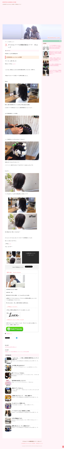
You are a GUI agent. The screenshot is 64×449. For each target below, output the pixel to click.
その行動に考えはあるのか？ (18, 365)
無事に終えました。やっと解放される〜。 (21, 425)
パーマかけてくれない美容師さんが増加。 (21, 410)
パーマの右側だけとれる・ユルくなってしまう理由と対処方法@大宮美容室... (55, 47)
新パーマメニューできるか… (18, 373)
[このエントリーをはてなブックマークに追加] (16, 338)
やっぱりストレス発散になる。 (19, 403)
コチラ (14, 63)
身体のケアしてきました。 (18, 388)
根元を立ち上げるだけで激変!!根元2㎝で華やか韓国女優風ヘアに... (55, 53)
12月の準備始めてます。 (17, 418)
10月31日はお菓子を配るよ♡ (11, 346)
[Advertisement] (32, 15)
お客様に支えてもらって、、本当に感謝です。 (22, 395)
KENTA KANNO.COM (9, 2)
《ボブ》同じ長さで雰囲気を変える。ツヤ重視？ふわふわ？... (55, 72)
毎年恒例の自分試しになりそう (19, 380)
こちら (9, 243)
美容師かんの (9, 333)
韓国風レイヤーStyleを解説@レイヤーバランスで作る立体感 (17, 351)
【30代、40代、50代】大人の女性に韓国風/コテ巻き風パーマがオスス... (55, 59)
